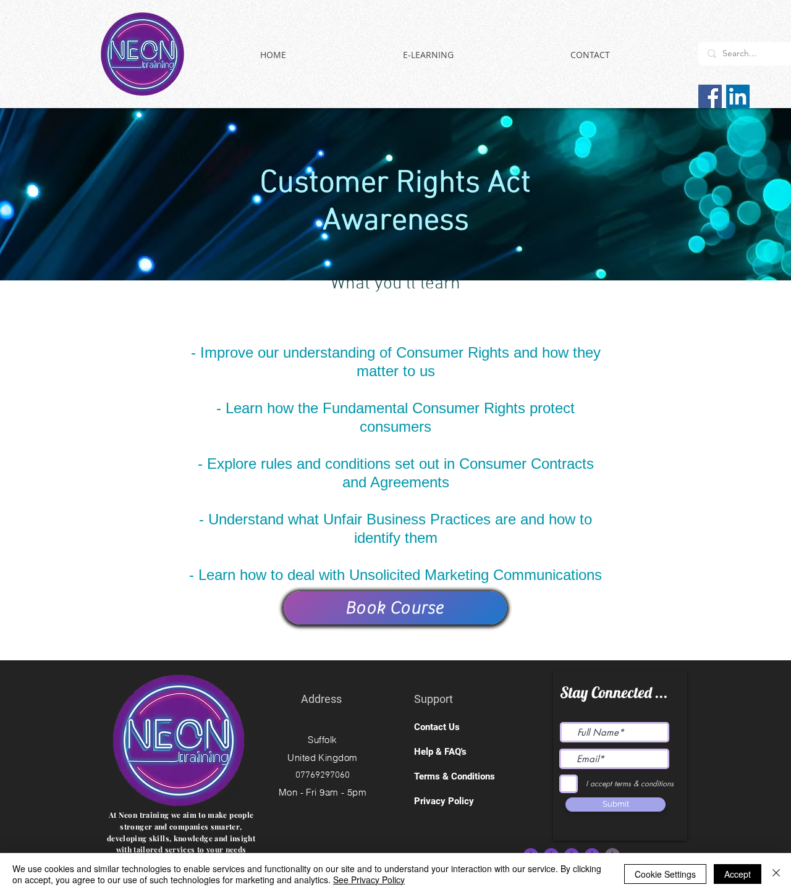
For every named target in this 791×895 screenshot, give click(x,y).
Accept (737, 874)
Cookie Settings (665, 874)
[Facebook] (710, 96)
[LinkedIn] (738, 96)
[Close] (776, 874)
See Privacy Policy (369, 879)
